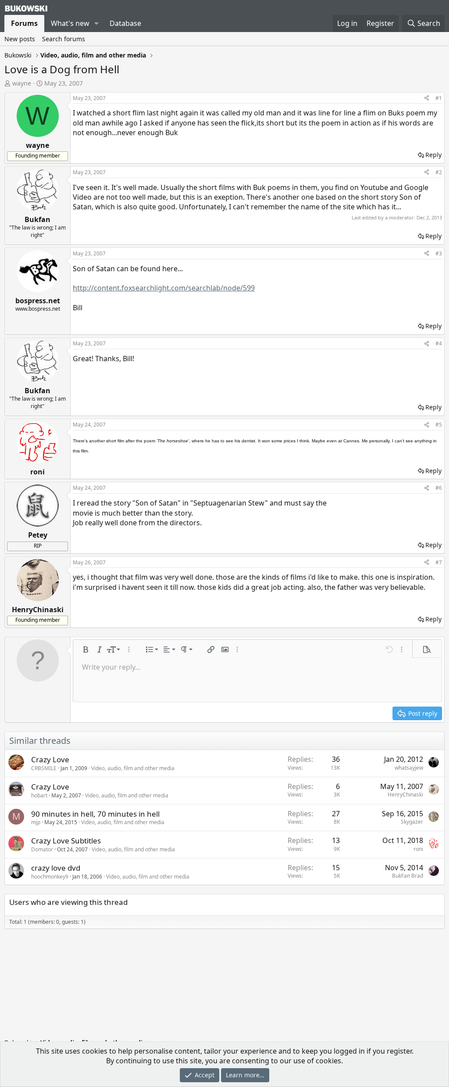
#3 (438, 253)
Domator (42, 849)
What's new (70, 23)
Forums (24, 23)
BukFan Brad (407, 875)
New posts (19, 39)
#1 (438, 98)
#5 (438, 424)
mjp (35, 822)
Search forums (63, 39)
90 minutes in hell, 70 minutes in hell (95, 814)
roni (418, 849)
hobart (39, 795)
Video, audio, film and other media (133, 768)
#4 (438, 343)
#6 (438, 487)
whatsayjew (409, 767)
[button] (96, 23)
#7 (438, 562)
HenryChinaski (405, 794)
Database (125, 23)
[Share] (426, 98)
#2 (438, 172)
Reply (433, 155)
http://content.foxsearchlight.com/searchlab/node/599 (164, 288)
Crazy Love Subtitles (66, 841)
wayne (21, 83)
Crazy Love (50, 759)
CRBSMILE (44, 768)
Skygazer (412, 821)
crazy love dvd (55, 868)
